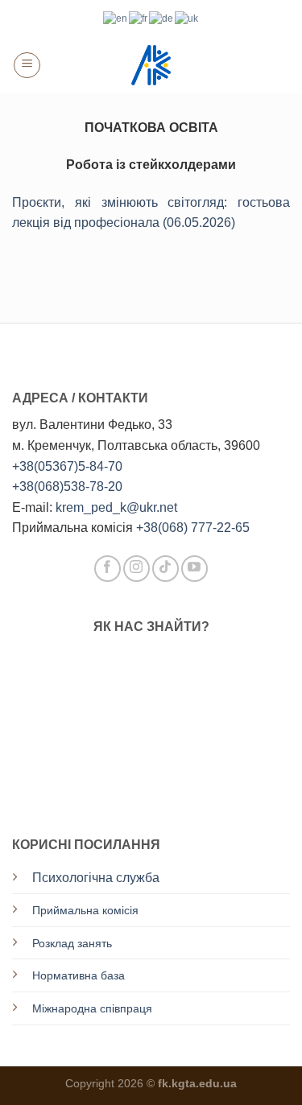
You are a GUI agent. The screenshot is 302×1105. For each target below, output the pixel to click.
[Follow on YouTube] (194, 568)
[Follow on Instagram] (136, 568)
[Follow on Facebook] (107, 568)
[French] (139, 17)
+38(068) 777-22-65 (193, 527)
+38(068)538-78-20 (67, 486)
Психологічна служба (95, 877)
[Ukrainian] (187, 17)
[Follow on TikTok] (165, 568)
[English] (116, 17)
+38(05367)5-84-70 (67, 466)
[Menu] (27, 65)
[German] (162, 17)
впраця (133, 1008)
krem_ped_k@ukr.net (116, 507)
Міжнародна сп (72, 1008)
